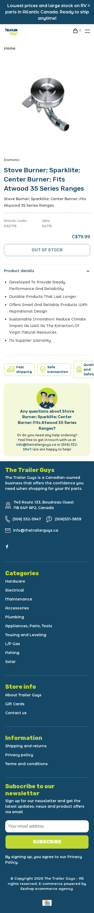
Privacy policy (19, 755)
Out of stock (47, 249)
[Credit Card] (47, 904)
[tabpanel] (47, 104)
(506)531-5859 (68, 519)
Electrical (14, 590)
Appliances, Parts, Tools (28, 626)
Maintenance (18, 599)
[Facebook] (7, 546)
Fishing (12, 652)
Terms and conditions (26, 763)
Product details (19, 270)
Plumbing (14, 617)
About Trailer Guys (23, 695)
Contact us (16, 712)
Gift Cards (15, 704)
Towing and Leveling (25, 634)
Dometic (12, 160)
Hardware (15, 581)
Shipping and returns (26, 746)
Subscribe (47, 842)
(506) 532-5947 (27, 519)
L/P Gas (12, 643)
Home (9, 48)
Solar (10, 661)
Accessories (17, 608)
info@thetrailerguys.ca (36, 445)
